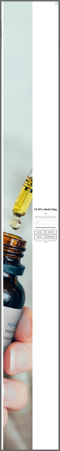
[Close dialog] (56, 3)
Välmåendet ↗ (51, 237)
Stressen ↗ (39, 232)
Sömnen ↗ (40, 237)
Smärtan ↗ (51, 232)
